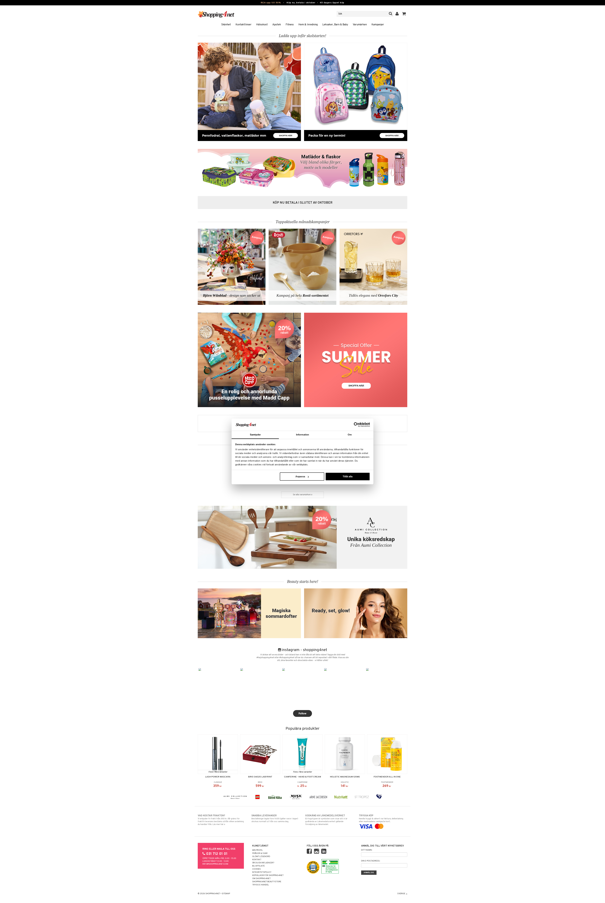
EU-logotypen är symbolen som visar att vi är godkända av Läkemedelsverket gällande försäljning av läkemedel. (326, 820)
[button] (404, 14)
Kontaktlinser (243, 24)
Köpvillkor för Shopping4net (268, 875)
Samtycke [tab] (255, 434)
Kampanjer (378, 24)
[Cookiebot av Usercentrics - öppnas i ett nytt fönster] (356, 424)
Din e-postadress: (370, 861)
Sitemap (226, 893)
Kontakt (256, 859)
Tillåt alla (347, 476)
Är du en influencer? (263, 863)
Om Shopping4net (261, 878)
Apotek (276, 24)
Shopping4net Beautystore (266, 881)
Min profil (257, 850)
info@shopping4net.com (215, 864)
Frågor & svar (260, 853)
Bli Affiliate (258, 866)
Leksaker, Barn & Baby (335, 24)
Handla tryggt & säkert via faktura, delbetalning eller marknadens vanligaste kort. (381, 818)
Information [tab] (302, 434)
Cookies (256, 869)
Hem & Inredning (308, 24)
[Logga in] (397, 14)
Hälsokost (262, 24)
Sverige (401, 893)
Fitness (290, 24)
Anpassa (300, 476)
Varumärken (360, 24)
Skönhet (226, 24)
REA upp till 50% (271, 2)
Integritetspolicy (261, 872)
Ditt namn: (366, 850)
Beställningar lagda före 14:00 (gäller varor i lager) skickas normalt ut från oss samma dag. (274, 818)
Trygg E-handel (260, 885)
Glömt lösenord (261, 856)
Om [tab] (350, 434)
